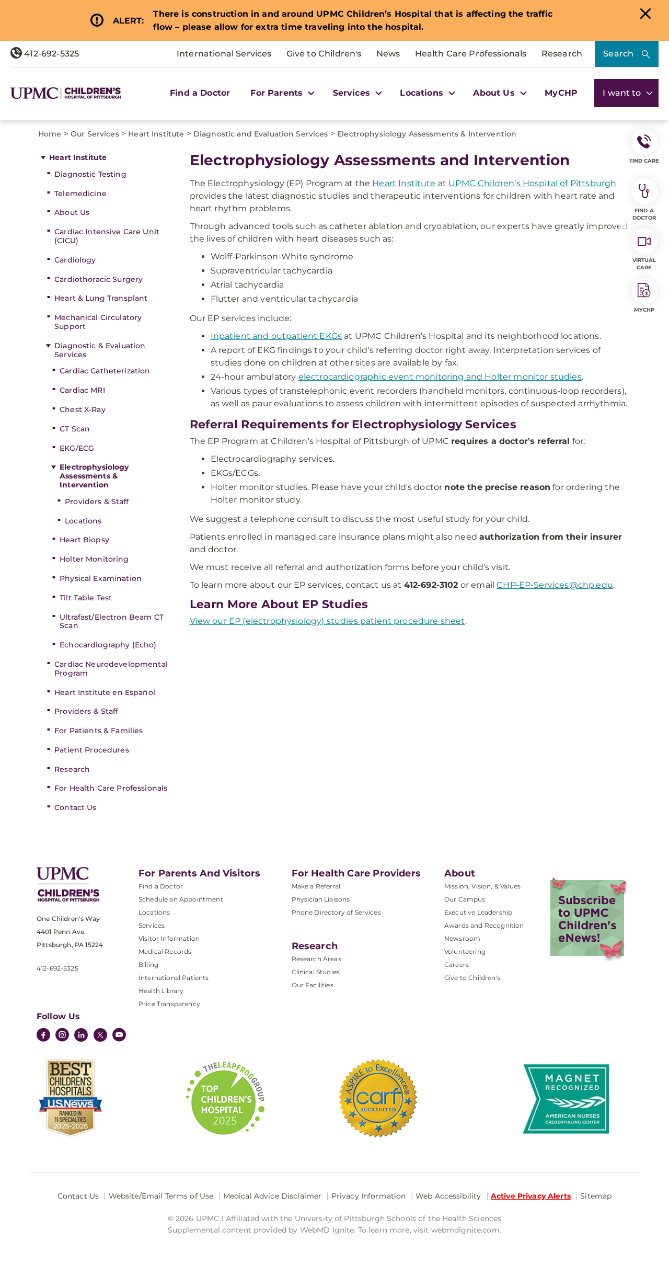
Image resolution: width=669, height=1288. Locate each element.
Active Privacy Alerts (531, 1196)
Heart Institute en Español (104, 692)
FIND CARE (644, 160)
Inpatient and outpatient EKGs (276, 336)
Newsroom (462, 938)
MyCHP (561, 93)
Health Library (161, 991)
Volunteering (465, 951)
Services (152, 925)
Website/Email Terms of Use (161, 1196)
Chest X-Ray (83, 409)
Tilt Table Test (86, 597)
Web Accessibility (448, 1196)
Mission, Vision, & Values (482, 886)
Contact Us (75, 807)
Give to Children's (324, 54)
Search (618, 54)
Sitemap (596, 1196)
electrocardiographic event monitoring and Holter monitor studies (440, 377)
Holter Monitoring (94, 559)
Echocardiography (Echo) (108, 644)
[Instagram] (62, 1036)
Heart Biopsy (84, 539)
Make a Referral (316, 886)
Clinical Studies (316, 972)
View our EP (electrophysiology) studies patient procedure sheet (327, 621)
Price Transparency (169, 1004)
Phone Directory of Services (336, 912)
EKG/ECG (77, 448)
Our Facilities (312, 985)
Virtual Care (644, 264)
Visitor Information (169, 938)
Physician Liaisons (321, 899)
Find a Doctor (200, 93)
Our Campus (465, 899)
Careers (456, 964)
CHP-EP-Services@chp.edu (555, 585)
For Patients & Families (98, 730)
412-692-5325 (50, 54)
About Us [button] (495, 93)
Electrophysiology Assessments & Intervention (94, 475)
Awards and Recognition (484, 925)
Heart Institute (78, 157)
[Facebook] (43, 1036)
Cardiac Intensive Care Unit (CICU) (106, 236)
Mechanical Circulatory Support (98, 322)
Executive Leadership (478, 912)
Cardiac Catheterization (105, 370)
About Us (71, 212)
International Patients (174, 978)
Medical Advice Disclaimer (272, 1196)
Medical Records (165, 951)
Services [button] (353, 93)
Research (561, 54)
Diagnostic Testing (90, 174)
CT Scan (75, 429)
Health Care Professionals (471, 54)
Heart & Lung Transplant (100, 298)
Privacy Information (368, 1196)
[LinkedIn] (81, 1036)
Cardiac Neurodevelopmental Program (111, 668)
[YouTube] (119, 1036)
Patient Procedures (91, 750)
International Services (224, 54)
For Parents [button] (277, 93)
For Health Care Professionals (110, 788)
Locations (83, 521)
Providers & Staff (97, 501)
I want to (623, 93)
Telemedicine (80, 193)
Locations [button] (423, 93)
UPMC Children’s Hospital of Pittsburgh (532, 183)
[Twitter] (100, 1035)
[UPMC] (65, 93)
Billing (148, 964)
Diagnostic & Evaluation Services (99, 350)
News (388, 54)
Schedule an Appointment (181, 899)
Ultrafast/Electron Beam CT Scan (112, 621)
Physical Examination (101, 578)
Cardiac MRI (82, 390)
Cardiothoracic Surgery (98, 279)
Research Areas (316, 959)
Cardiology (75, 260)
